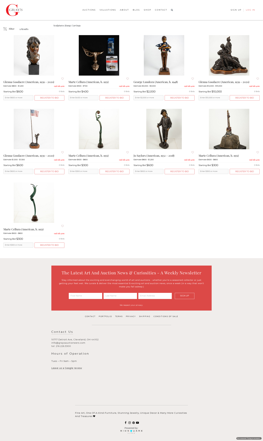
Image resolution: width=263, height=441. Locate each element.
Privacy (131, 316)
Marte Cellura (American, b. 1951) (88, 82)
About (124, 10)
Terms (119, 316)
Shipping (144, 316)
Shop (147, 10)
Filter (11, 28)
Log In (250, 10)
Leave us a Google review (66, 368)
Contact (161, 10)
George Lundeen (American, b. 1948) (156, 82)
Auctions (89, 10)
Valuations (108, 10)
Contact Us (62, 331)
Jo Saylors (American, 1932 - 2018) (154, 155)
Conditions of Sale (166, 316)
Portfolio (105, 316)
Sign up (236, 10)
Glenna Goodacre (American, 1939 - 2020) (28, 82)
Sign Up (184, 296)
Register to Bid (49, 98)
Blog (136, 10)
